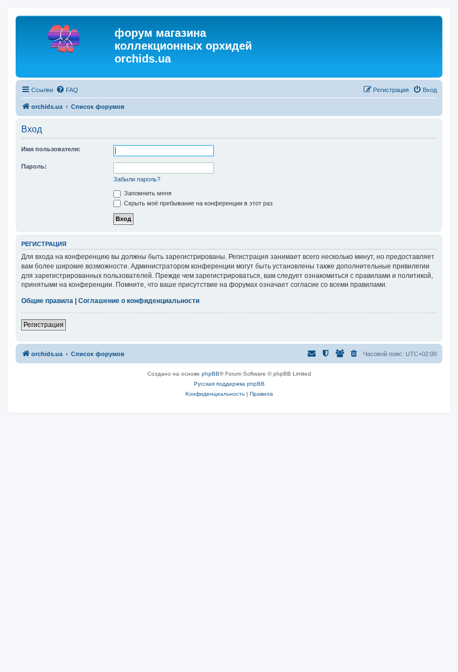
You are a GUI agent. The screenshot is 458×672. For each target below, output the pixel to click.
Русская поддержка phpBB (229, 384)
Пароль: (34, 166)
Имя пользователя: (50, 149)
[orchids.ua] (66, 36)
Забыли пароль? (136, 179)
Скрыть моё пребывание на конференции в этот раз (197, 203)
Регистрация (43, 325)
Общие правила (47, 301)
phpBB (211, 374)
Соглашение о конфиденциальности (138, 301)
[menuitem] (67, 90)
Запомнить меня (146, 193)
